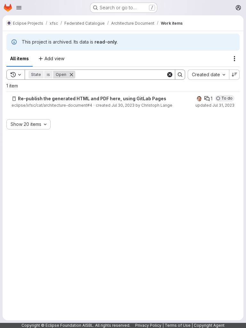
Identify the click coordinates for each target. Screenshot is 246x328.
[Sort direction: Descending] (234, 75)
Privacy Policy (148, 325)
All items (19, 58)
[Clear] (170, 74)
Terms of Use (178, 325)
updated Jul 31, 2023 (214, 105)
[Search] (180, 75)
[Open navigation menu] (19, 8)
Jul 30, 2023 (123, 105)
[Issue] (14, 98)
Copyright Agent (209, 325)
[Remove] (71, 74)
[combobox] (208, 75)
